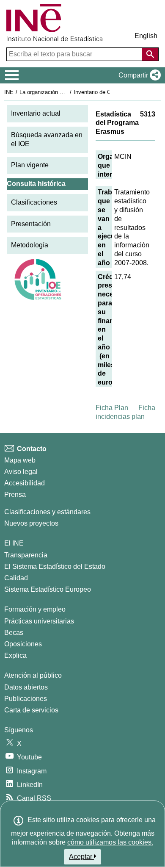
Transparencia (25, 555)
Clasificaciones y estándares (47, 511)
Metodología (29, 245)
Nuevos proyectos (31, 523)
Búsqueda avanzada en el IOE (46, 139)
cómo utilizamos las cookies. (110, 842)
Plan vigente (30, 165)
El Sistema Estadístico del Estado (54, 566)
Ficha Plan (112, 407)
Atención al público (33, 675)
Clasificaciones (34, 202)
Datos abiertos (26, 687)
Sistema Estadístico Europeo (47, 589)
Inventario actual (35, 113)
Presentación (31, 223)
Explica (15, 655)
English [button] (146, 35)
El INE (14, 543)
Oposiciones (23, 644)
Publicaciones (25, 698)
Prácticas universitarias (39, 621)
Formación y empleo (35, 609)
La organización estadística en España (67, 92)
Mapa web (20, 460)
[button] (138, 75)
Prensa (15, 494)
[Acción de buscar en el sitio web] (150, 54)
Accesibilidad (24, 483)
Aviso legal (21, 471)
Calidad (16, 578)
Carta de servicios (31, 710)
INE (9, 92)
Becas (13, 632)
